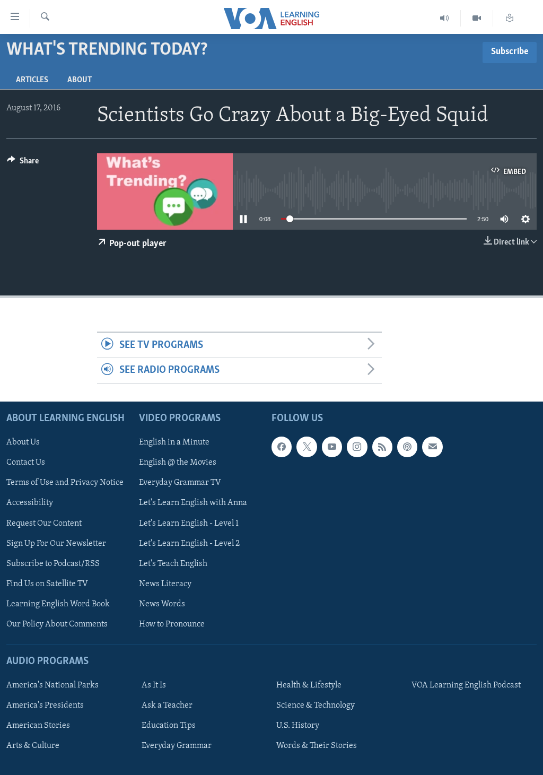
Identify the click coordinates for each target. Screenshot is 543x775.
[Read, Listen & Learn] (509, 18)
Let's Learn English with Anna (193, 503)
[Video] (477, 18)
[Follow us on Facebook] (282, 447)
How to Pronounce (172, 624)
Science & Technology (315, 705)
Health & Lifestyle (308, 685)
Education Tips (169, 725)
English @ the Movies (177, 462)
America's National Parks (52, 685)
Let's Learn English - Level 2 (189, 543)
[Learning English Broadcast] (444, 18)
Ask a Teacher (167, 705)
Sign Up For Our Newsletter (56, 543)
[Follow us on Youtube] (332, 447)
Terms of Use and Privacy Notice (65, 482)
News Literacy (165, 583)
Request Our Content (44, 523)
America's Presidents (45, 705)
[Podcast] (407, 447)
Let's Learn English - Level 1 (189, 523)
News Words (162, 604)
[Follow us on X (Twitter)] (306, 447)
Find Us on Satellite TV (47, 583)
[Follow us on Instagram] (357, 447)
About (79, 80)
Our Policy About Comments (57, 624)
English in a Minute (174, 442)
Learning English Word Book (58, 604)
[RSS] (382, 447)
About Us (23, 442)
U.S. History (297, 725)
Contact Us (25, 462)
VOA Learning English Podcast (466, 685)
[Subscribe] (432, 447)
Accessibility (29, 503)
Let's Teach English (173, 563)
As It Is (154, 685)
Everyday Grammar (177, 746)
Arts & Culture (32, 746)
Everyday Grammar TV (180, 482)
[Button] (23, 163)
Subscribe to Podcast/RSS (53, 563)
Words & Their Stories (316, 746)
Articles (32, 80)
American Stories (38, 725)
